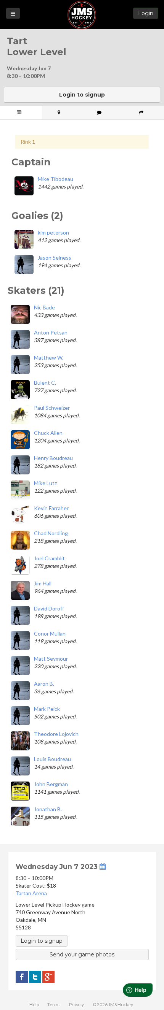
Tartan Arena (31, 893)
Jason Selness (54, 257)
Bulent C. (45, 382)
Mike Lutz (45, 483)
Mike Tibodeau (55, 179)
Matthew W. (48, 357)
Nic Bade (44, 307)
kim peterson (53, 232)
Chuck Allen (48, 433)
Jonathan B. (48, 809)
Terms (54, 1004)
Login (145, 13)
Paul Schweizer (52, 407)
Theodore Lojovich (56, 734)
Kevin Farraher (51, 508)
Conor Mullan (50, 633)
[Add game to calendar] (103, 866)
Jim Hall (42, 583)
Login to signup (82, 94)
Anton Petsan (51, 332)
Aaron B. (44, 683)
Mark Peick (47, 709)
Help (34, 1004)
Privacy (76, 1004)
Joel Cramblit (49, 558)
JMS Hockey (82, 15)
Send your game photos (82, 954)
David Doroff (49, 608)
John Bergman (51, 784)
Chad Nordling (51, 533)
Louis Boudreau (52, 759)
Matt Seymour (51, 658)
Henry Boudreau (53, 458)
